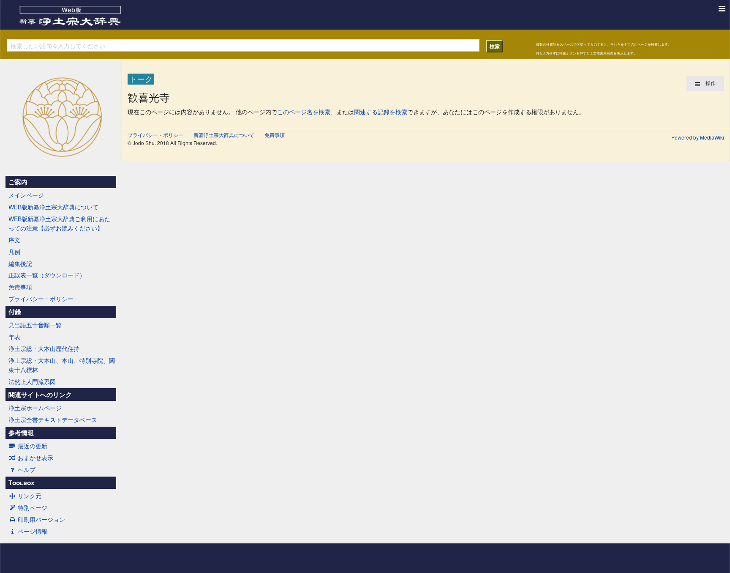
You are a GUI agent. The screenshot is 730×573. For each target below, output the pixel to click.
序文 (14, 240)
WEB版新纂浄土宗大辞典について (53, 207)
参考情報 (21, 432)
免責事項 (20, 286)
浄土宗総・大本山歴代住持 (43, 348)
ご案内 (17, 181)
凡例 (14, 251)
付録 (14, 311)
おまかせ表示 (35, 457)
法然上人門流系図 (32, 381)
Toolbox (21, 482)
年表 (14, 336)
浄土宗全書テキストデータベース (52, 419)
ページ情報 (32, 531)
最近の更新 (32, 445)
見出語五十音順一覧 (35, 325)
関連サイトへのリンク (40, 394)
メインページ (26, 195)
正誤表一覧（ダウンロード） (46, 275)
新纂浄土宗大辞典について (223, 134)
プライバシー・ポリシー (41, 298)
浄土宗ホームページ (35, 407)
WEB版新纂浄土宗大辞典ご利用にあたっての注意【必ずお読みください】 (59, 223)
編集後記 (20, 263)
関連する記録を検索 (380, 111)
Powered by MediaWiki (697, 137)
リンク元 (29, 495)
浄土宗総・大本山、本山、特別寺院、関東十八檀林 (61, 365)
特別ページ (32, 507)
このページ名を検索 (303, 111)
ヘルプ (26, 469)
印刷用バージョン (41, 519)
